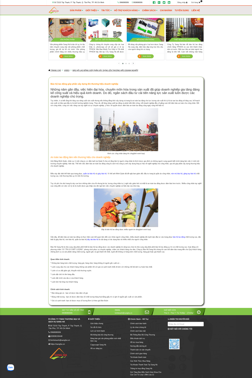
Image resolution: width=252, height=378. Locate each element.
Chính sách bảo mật (138, 331)
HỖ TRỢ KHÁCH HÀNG (126, 10)
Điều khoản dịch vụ (137, 338)
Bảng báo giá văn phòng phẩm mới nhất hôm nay (105, 339)
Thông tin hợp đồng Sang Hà (141, 368)
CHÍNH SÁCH (149, 10)
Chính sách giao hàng (138, 354)
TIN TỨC (105, 10)
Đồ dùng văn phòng (145, 40)
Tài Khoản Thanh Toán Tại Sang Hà (143, 365)
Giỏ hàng (196, 2)
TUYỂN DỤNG (182, 10)
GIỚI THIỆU (92, 10)
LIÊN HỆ (195, 10)
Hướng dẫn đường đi (138, 346)
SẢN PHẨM (76, 10)
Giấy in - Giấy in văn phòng (106, 40)
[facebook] (154, 2)
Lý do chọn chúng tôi (138, 327)
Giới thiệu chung (96, 323)
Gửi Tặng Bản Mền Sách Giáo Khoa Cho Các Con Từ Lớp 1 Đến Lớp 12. (145, 373)
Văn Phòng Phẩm (67, 40)
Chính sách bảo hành (138, 323)
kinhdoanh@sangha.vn (123, 313)
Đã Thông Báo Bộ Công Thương (142, 335)
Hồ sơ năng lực (96, 348)
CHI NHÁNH (166, 10)
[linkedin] (169, 2)
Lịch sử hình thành (97, 331)
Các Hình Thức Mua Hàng (140, 361)
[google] (159, 2)
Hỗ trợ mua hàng (136, 342)
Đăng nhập (181, 2)
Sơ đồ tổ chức (96, 327)
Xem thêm (68, 56)
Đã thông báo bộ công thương (101, 335)
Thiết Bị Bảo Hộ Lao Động (184, 40)
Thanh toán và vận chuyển (140, 350)
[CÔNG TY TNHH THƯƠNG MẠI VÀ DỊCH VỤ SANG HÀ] (59, 10)
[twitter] (164, 2)
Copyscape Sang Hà (98, 345)
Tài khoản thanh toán (138, 357)
